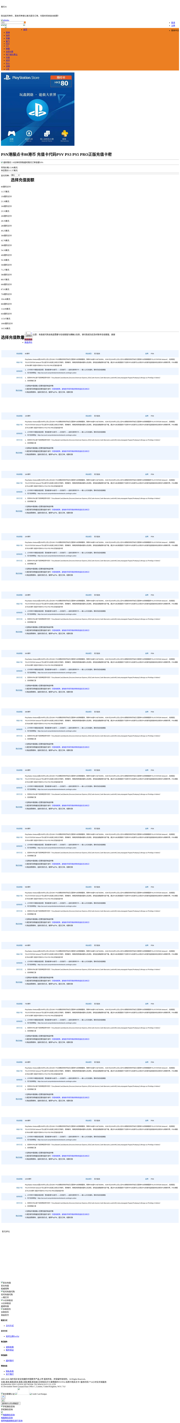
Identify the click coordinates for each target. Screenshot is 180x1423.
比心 (8, 63)
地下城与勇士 (12, 55)
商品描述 (28, 339)
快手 (8, 35)
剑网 (8, 66)
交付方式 (10, 1326)
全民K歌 (9, 52)
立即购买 (28, 336)
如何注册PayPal (12, 1336)
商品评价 (28, 342)
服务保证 (10, 1350)
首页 (25, 30)
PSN (8, 44)
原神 (8, 33)
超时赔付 (10, 1361)
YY (7, 46)
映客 (8, 49)
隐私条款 (10, 1371)
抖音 (8, 57)
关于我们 (10, 1374)
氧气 (8, 41)
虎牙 (8, 60)
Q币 (7, 69)
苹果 (8, 38)
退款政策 (10, 1347)
